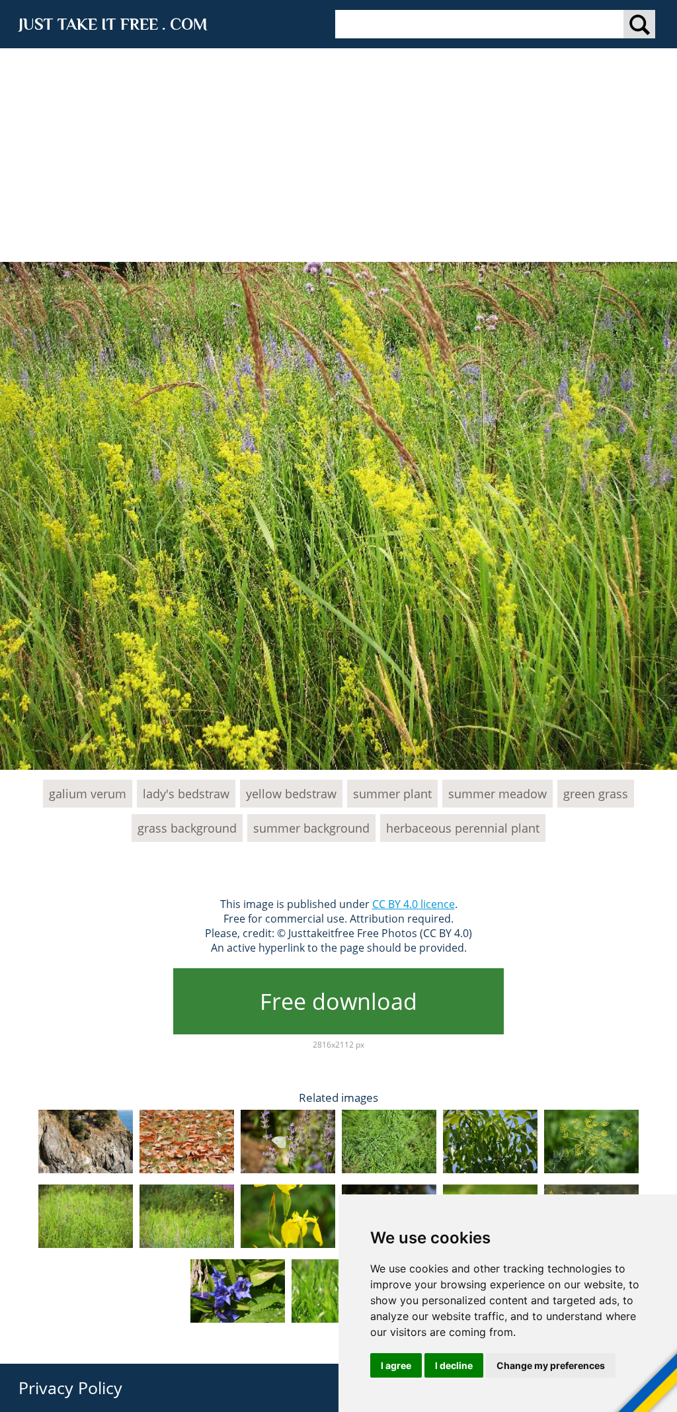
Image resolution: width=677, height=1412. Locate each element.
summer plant (392, 794)
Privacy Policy (70, 1387)
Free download (338, 1001)
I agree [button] (396, 1365)
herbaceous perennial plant (462, 828)
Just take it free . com (113, 24)
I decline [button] (454, 1365)
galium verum (87, 794)
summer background (311, 828)
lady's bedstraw (186, 794)
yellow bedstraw (291, 794)
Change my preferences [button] (551, 1365)
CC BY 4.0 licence (413, 904)
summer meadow (497, 794)
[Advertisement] (338, 147)
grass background (187, 828)
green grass (595, 794)
